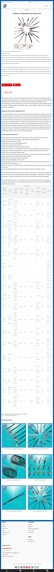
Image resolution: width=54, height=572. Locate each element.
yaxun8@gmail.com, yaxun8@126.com (12, 552)
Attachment (8, 85)
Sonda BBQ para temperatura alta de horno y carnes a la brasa (15, 414)
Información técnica (5, 532)
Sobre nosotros (5, 528)
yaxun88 (6, 554)
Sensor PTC (30, 526)
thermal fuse (30, 539)
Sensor (3, 524)
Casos (3, 530)
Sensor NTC (7, 53)
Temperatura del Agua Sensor (33, 528)
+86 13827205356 (9, 556)
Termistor (4, 526)
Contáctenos (4, 534)
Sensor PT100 (30, 532)
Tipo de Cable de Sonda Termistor (11, 415)
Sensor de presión (31, 530)
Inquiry (17, 84)
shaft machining (31, 541)
